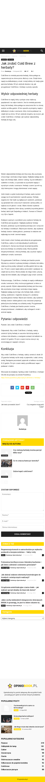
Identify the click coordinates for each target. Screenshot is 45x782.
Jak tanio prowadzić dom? (10, 405)
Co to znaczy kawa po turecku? (26, 461)
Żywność (4, 59)
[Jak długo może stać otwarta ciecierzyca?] (6, 729)
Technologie (5, 593)
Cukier (4, 750)
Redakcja (8, 71)
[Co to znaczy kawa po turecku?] (6, 463)
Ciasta (16, 710)
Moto (3, 555)
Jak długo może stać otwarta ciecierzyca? (29, 727)
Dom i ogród (5, 567)
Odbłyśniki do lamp (8, 746)
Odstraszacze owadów (10, 760)
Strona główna (5, 56)
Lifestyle (16, 718)
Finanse (4, 743)
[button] (42, 51)
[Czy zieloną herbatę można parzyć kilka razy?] (6, 452)
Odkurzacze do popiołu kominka (14, 763)
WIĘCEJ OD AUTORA (11, 444)
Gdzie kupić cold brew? (23, 471)
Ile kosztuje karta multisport (24, 716)
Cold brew (10, 59)
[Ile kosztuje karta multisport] (6, 719)
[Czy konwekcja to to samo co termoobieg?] (6, 708)
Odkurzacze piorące (9, 769)
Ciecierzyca (17, 729)
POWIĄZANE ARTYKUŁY (13, 440)
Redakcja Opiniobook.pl (14, 555)
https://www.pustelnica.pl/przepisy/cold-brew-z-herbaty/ (20, 378)
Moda (3, 605)
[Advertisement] (22, 24)
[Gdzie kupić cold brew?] (6, 474)
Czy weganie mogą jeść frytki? (35, 406)
